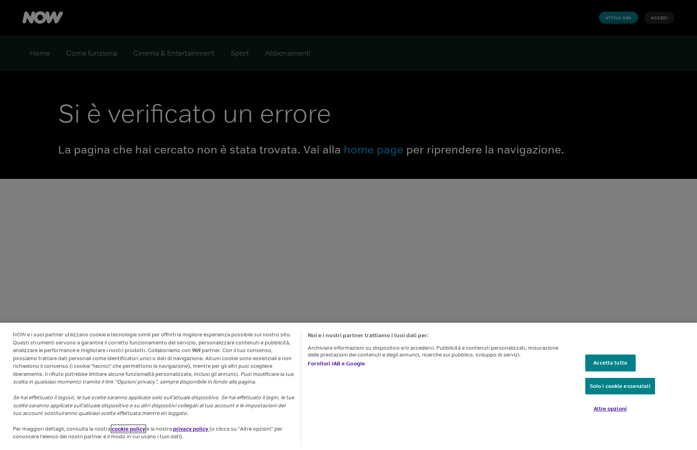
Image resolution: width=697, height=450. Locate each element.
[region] (348, 386)
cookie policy (128, 428)
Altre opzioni (610, 408)
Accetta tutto (610, 362)
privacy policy (191, 428)
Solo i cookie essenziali (620, 386)
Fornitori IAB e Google (336, 363)
